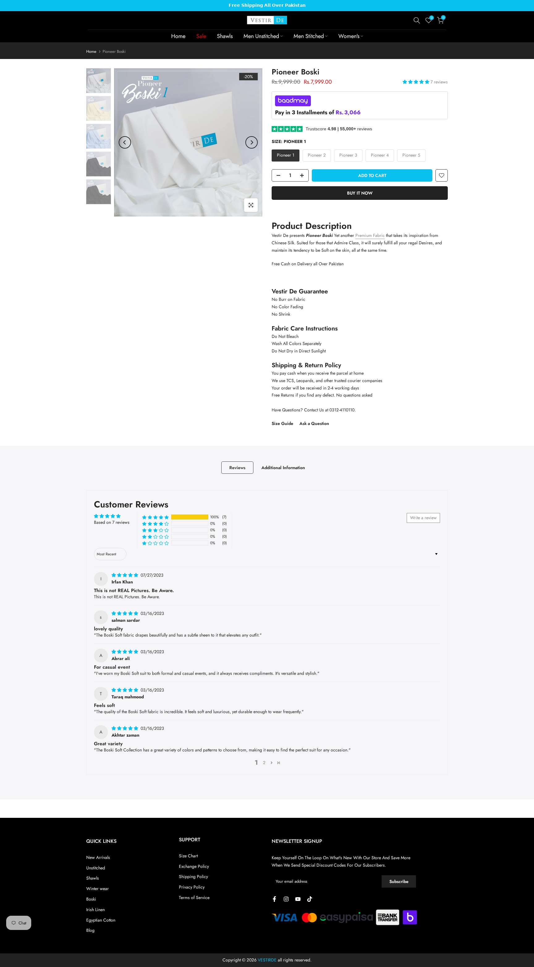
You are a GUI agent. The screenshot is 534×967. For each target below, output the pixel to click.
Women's (348, 36)
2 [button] (264, 762)
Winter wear (97, 888)
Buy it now (360, 193)
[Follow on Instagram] (286, 899)
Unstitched (95, 868)
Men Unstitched (261, 36)
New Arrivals (98, 857)
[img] (125, 575)
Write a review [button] (423, 518)
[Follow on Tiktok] (309, 899)
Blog (90, 930)
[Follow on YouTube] (298, 899)
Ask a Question (314, 423)
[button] (416, 82)
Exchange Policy (194, 866)
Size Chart (188, 856)
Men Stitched (309, 36)
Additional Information (283, 467)
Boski (91, 899)
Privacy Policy (192, 887)
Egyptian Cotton (100, 920)
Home (178, 36)
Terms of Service (194, 897)
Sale (201, 36)
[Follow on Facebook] (274, 899)
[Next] (251, 142)
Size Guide (282, 423)
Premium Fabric (370, 235)
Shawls (225, 36)
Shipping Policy (193, 876)
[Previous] (125, 142)
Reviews (237, 467)
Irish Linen (95, 909)
